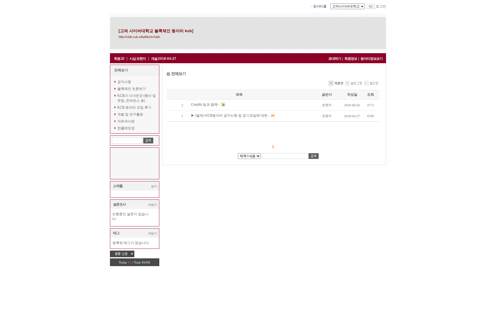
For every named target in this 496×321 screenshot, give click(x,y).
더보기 (152, 204)
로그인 (381, 6)
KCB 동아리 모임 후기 (134, 107)
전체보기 (121, 70)
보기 (154, 186)
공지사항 (124, 82)
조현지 (327, 105)
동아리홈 (319, 6)
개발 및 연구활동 (130, 114)
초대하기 (334, 59)
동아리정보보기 (372, 59)
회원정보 (350, 59)
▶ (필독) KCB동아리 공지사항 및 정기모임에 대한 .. (231, 116)
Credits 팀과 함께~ (205, 105)
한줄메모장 (126, 128)
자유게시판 (126, 121)
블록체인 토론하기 (131, 89)
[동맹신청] (122, 254)
